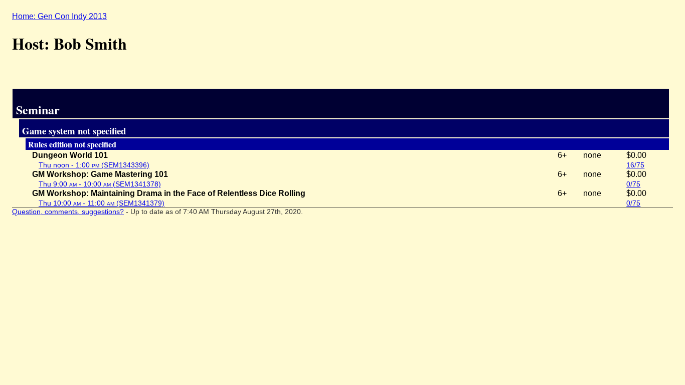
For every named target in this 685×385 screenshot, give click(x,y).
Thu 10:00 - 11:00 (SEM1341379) (101, 203)
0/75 (633, 184)
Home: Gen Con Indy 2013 (59, 16)
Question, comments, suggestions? (68, 212)
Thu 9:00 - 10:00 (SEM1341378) (100, 184)
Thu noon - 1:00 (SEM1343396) (94, 165)
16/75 (635, 165)
